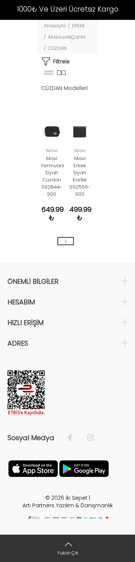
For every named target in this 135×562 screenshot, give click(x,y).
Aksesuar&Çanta (67, 37)
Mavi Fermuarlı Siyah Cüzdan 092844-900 (52, 176)
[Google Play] (84, 468)
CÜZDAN (57, 48)
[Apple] (33, 468)
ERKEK (78, 25)
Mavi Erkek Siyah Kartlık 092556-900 (80, 176)
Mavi (51, 150)
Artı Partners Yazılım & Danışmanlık (67, 505)
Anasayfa (55, 25)
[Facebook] (74, 438)
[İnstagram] (87, 438)
